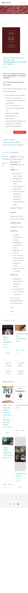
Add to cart (19, 132)
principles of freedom (16, 145)
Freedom (12, 139)
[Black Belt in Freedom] (7, 330)
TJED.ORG (16, 496)
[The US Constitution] (14, 40)
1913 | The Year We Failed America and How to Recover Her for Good (7, 415)
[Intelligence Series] (20, 454)
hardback (17, 142)
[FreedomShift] (20, 394)
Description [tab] (5, 152)
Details (8, 352)
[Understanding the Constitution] (20, 328)
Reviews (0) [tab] (4, 164)
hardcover (6, 145)
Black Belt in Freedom (7, 339)
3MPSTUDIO (20, 498)
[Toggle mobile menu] (25, 2)
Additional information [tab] (5, 158)
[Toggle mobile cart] (22, 2)
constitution (10, 142)
